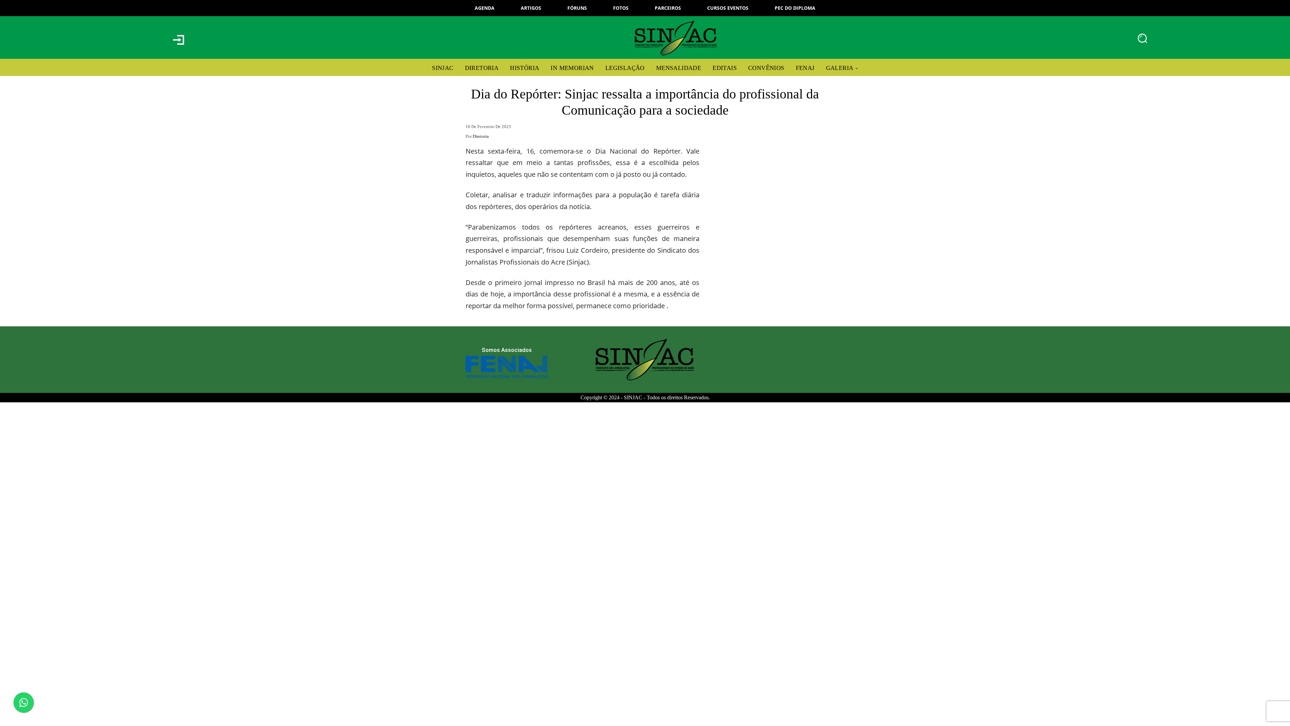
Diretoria (481, 136)
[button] (1142, 38)
